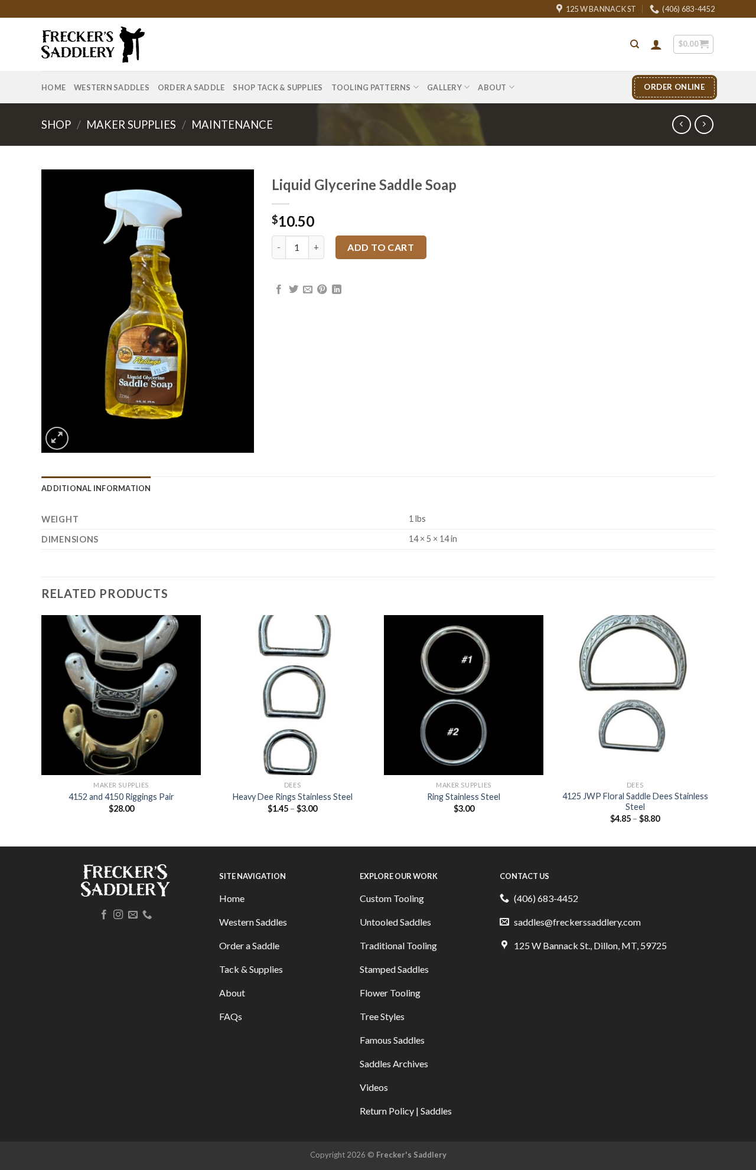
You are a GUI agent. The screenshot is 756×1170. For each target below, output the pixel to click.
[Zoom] (57, 438)
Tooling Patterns (371, 87)
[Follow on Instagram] (118, 915)
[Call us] (147, 915)
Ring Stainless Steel (463, 797)
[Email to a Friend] (307, 290)
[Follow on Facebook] (104, 915)
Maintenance (232, 124)
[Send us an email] (133, 915)
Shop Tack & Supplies (277, 87)
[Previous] (42, 729)
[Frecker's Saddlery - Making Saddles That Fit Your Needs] (93, 45)
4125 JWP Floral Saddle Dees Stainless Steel (635, 801)
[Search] (634, 44)
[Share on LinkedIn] (336, 290)
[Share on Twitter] (293, 290)
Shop (56, 124)
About (492, 87)
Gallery (444, 87)
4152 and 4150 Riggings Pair (121, 797)
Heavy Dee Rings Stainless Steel (293, 797)
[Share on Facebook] (279, 290)
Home (53, 87)
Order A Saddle (191, 87)
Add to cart (380, 247)
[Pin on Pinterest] (322, 290)
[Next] (714, 729)
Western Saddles (111, 87)
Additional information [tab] (96, 488)
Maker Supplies (131, 124)
